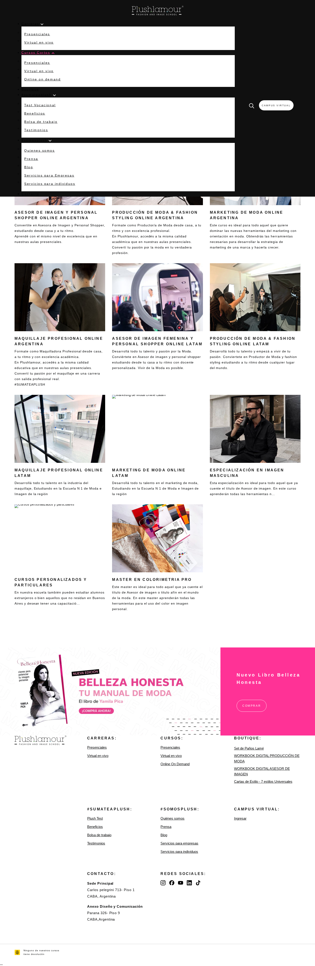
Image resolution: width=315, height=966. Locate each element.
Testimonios (96, 843)
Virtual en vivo (97, 756)
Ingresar (240, 818)
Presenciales (97, 747)
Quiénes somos (172, 818)
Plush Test (95, 818)
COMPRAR (251, 705)
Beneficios (95, 827)
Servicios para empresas (179, 843)
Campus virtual (276, 105)
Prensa (165, 827)
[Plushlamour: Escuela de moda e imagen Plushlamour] (158, 10)
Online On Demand (175, 764)
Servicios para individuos (179, 852)
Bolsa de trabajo (99, 835)
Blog (163, 835)
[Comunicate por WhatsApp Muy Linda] (1, 963)
